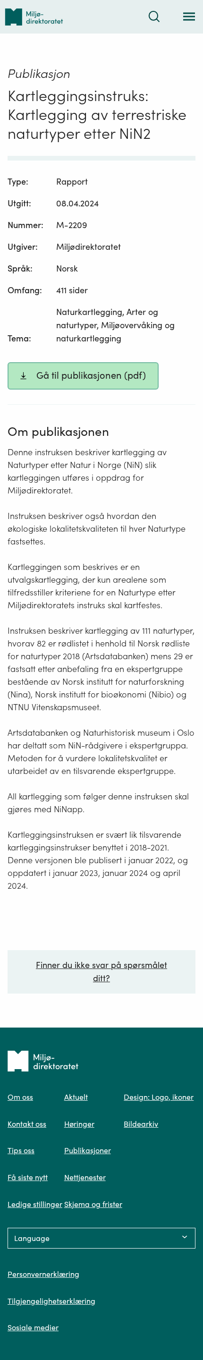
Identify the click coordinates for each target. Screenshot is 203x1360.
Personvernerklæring (43, 1274)
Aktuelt (76, 1097)
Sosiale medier (33, 1327)
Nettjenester (85, 1177)
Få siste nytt (28, 1177)
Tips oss (21, 1150)
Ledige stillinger (35, 1204)
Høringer (79, 1124)
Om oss (20, 1097)
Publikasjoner (87, 1150)
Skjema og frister (93, 1204)
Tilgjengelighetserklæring (51, 1301)
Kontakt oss (27, 1124)
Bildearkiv (141, 1124)
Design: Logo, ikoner (159, 1097)
